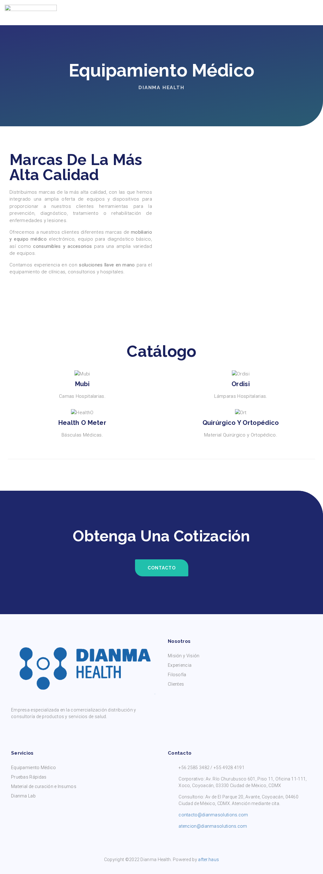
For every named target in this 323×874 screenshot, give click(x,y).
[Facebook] (14, 731)
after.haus (208, 859)
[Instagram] (26, 731)
